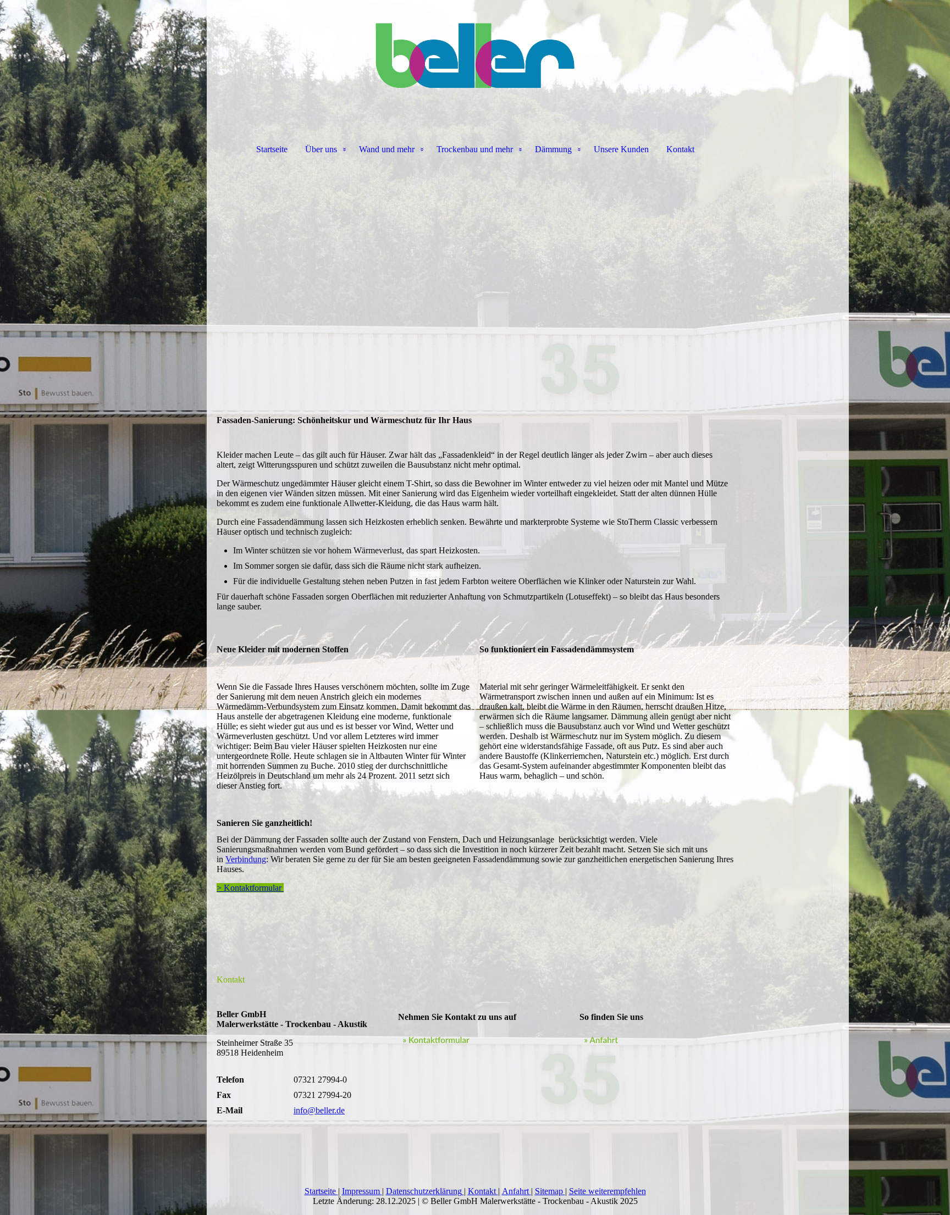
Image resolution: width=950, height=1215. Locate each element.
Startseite (272, 149)
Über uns (321, 149)
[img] (475, 55)
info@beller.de (319, 1110)
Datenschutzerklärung (424, 1191)
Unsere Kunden (621, 149)
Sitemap (550, 1191)
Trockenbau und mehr (475, 149)
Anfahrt (516, 1191)
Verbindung (245, 859)
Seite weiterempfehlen (607, 1191)
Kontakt (680, 149)
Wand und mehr (387, 149)
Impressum (362, 1191)
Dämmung (553, 149)
